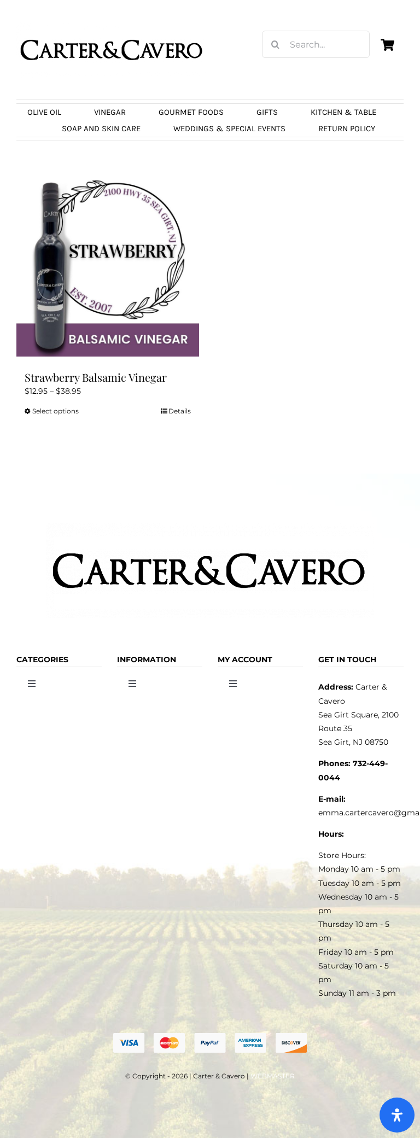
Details (179, 411)
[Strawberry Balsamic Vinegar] (107, 265)
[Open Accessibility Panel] (397, 1115)
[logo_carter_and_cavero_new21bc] (112, 26)
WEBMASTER (272, 1076)
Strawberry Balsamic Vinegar (96, 377)
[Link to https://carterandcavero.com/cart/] (387, 45)
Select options (55, 411)
